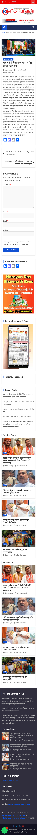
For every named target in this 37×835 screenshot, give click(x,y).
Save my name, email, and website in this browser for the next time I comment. (17, 243)
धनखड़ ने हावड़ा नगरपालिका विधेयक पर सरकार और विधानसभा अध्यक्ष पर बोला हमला (17, 162)
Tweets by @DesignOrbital (10, 780)
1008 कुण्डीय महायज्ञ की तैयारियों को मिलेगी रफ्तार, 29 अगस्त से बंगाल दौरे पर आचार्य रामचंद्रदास (17, 460)
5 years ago (9, 70)
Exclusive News (8, 59)
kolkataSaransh (21, 70)
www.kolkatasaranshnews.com (19, 804)
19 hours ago (9, 466)
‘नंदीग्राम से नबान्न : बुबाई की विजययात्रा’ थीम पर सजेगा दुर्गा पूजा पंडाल (22, 746)
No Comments (9, 73)
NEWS (5, 452)
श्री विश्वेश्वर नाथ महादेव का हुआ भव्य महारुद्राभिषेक (17, 417)
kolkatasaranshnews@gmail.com (13, 818)
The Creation (23, 832)
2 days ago (8, 495)
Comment (7, 185)
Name (5, 212)
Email (5, 221)
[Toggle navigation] (10, 27)
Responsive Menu (33, 2)
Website (6, 230)
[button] (4, 830)
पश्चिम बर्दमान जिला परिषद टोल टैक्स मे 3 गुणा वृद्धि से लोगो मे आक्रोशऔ (19, 153)
